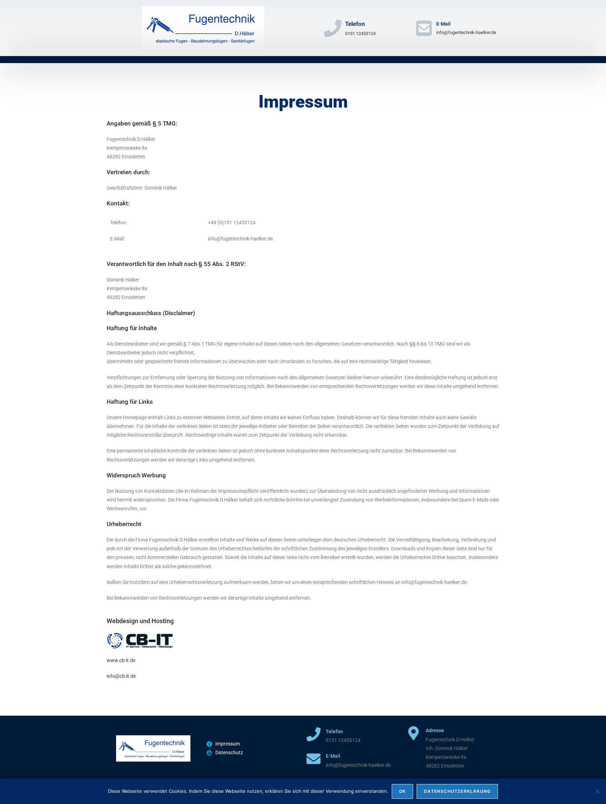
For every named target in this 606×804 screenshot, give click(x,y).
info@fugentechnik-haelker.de (466, 32)
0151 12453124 (360, 33)
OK (402, 791)
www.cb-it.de (121, 660)
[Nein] (597, 791)
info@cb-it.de (121, 676)
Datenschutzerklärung (457, 791)
